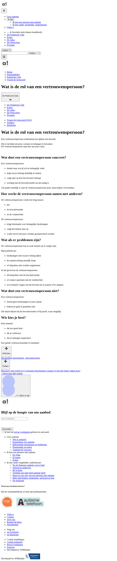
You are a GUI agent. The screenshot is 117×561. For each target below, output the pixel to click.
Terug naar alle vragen (12, 373)
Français (10, 547)
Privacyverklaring (15, 544)
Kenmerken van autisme (23, 442)
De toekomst (18, 480)
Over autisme (13, 16)
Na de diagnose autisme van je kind (29, 465)
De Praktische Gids (15, 35)
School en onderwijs (22, 468)
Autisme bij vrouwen (22, 450)
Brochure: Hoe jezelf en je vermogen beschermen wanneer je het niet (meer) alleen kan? (40, 371)
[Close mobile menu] (4, 10)
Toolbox (10, 122)
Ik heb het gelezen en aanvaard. (27, 432)
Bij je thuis (17, 470)
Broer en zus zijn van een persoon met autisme (33, 475)
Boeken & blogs (14, 522)
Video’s (10, 27)
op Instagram (13, 534)
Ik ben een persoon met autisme (27, 22)
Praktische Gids (14, 77)
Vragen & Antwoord (16, 79)
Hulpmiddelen (13, 74)
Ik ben (10, 19)
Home (9, 72)
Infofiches (11, 125)
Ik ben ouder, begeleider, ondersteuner (30, 25)
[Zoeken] (39, 53)
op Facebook (13, 532)
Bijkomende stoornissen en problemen (30, 444)
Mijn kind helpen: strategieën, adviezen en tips (33, 478)
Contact (10, 517)
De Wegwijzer (13, 42)
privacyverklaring (22, 432)
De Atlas (11, 40)
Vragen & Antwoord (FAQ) (19, 120)
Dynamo (11, 45)
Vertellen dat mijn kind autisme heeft (29, 473)
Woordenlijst (12, 524)
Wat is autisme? (20, 439)
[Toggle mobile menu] (4, 57)
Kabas (10, 37)
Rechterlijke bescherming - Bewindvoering (20, 358)
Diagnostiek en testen (22, 447)
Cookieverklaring (15, 542)
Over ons (11, 519)
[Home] (4, 7)
